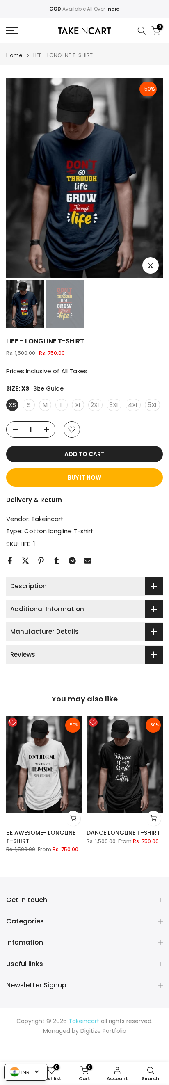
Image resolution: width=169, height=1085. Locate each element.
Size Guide (48, 389)
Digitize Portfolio (103, 1031)
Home (14, 55)
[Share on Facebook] (10, 560)
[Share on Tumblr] (56, 560)
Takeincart (47, 518)
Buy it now (84, 477)
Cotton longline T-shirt (59, 531)
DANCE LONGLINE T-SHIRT (123, 833)
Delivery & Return (34, 500)
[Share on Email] (87, 560)
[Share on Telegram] (72, 560)
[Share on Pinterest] (41, 560)
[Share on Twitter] (25, 560)
